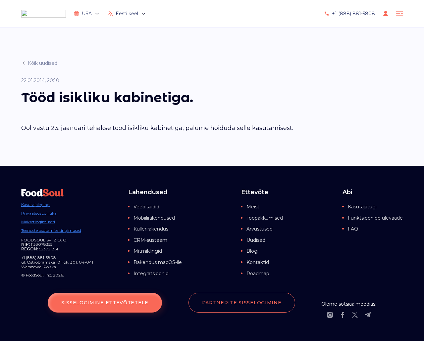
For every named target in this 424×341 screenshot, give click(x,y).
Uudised (255, 240)
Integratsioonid (151, 274)
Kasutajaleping (35, 204)
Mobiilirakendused (154, 218)
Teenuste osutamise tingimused (51, 230)
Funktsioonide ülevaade (375, 218)
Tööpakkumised (264, 218)
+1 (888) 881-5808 (353, 14)
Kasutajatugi (362, 207)
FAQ (353, 229)
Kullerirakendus (150, 229)
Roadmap (257, 274)
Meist (252, 207)
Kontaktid (257, 262)
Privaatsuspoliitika (39, 213)
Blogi (252, 251)
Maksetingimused (38, 222)
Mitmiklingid (147, 251)
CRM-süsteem (150, 240)
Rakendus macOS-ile (157, 262)
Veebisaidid (146, 207)
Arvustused (259, 229)
